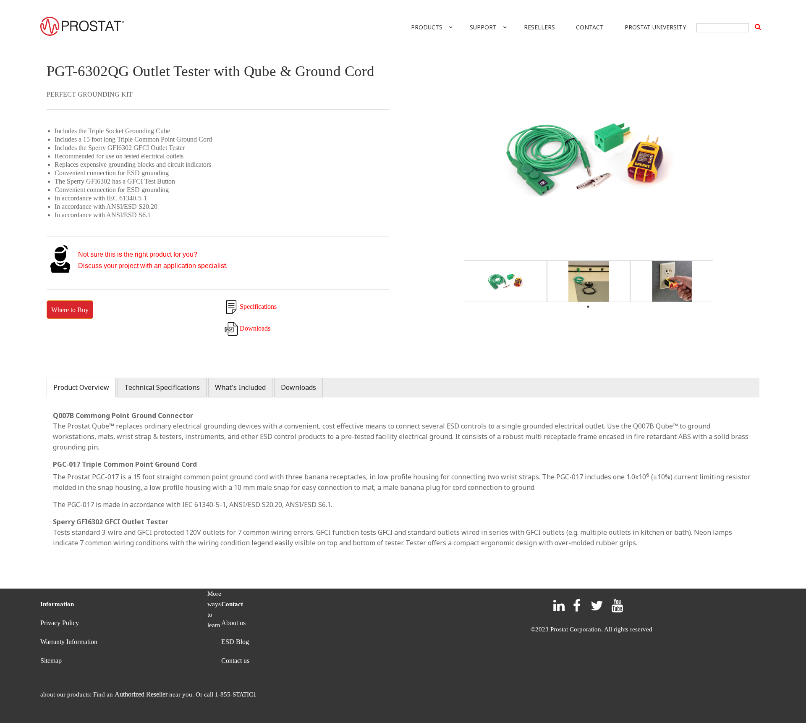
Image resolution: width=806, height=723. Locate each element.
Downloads (255, 328)
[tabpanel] (505, 281)
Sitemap (51, 660)
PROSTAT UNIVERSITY (655, 27)
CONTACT (590, 27)
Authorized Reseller (141, 694)
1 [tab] (588, 307)
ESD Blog (235, 641)
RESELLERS (539, 27)
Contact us (235, 660)
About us (233, 622)
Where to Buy (70, 309)
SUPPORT (483, 27)
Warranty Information (68, 641)
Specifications (258, 306)
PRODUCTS (426, 27)
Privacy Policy (59, 622)
